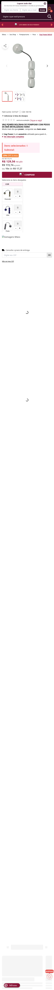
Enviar (42, 10)
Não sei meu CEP (8, 261)
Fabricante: (10, 112)
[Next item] (51, 25)
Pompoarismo (24, 35)
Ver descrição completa (14, 136)
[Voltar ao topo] (49, 984)
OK (49, 255)
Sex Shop (13, 35)
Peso (34, 35)
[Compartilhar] (5, 46)
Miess (4, 35)
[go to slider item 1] (20, 96)
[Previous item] (2, 25)
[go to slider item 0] (7, 96)
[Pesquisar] (49, 17)
